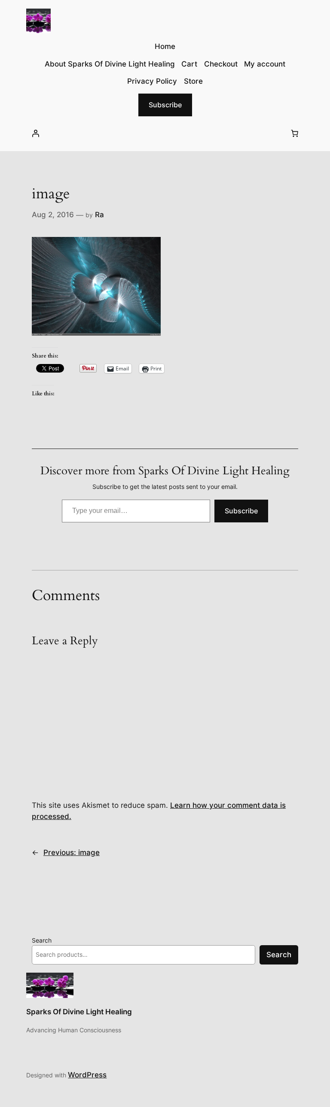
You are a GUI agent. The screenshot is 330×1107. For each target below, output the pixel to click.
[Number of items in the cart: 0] (295, 133)
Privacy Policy (152, 81)
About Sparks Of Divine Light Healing (110, 64)
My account (264, 64)
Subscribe (165, 104)
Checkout (221, 64)
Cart (189, 64)
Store (193, 81)
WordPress (87, 1075)
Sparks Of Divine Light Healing (79, 1011)
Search (42, 940)
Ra (99, 214)
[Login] (35, 133)
